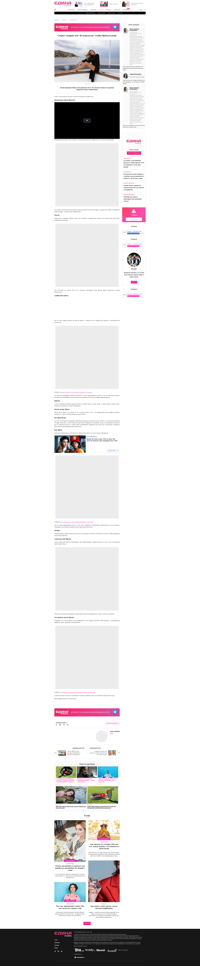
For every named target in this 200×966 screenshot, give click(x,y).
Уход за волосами (90, 13)
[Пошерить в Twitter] (60, 724)
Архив (56, 948)
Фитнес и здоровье (129, 183)
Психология (70, 863)
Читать (134, 282)
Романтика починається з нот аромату (137, 4)
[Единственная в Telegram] (61, 951)
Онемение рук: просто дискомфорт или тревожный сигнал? (133, 199)
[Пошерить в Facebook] (56, 724)
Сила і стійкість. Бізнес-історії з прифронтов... (89, 4)
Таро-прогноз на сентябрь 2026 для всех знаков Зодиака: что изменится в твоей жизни (104, 846)
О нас (55, 940)
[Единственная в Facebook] (55, 951)
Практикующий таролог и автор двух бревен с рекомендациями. (137, 76)
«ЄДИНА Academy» (113, 4)
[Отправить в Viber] (67, 724)
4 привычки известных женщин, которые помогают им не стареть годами (98, 753)
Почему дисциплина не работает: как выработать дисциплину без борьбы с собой (70, 868)
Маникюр (120, 13)
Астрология (104, 842)
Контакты (57, 942)
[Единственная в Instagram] (58, 951)
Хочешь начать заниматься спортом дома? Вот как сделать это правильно (134, 188)
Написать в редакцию (112, 723)
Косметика (80, 13)
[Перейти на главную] (62, 4)
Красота (104, 904)
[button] (141, 9)
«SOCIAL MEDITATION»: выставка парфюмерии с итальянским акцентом (74, 753)
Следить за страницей (134, 233)
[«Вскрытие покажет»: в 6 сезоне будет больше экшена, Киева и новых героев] (134, 260)
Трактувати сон (134, 219)
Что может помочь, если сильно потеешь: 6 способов (75, 392)
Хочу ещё (87, 923)
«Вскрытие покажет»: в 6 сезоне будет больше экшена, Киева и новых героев (134, 275)
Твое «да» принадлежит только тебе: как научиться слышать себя (70, 907)
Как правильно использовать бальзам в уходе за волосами (77, 692)
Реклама (56, 945)
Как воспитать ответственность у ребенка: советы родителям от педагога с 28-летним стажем (134, 176)
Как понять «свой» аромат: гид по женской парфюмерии (104, 907)
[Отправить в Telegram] (64, 724)
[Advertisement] (87, 309)
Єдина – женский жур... (134, 231)
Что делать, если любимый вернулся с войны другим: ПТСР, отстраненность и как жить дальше (134, 164)
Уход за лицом (101, 13)
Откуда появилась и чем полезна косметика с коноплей (76, 522)
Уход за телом (111, 13)
